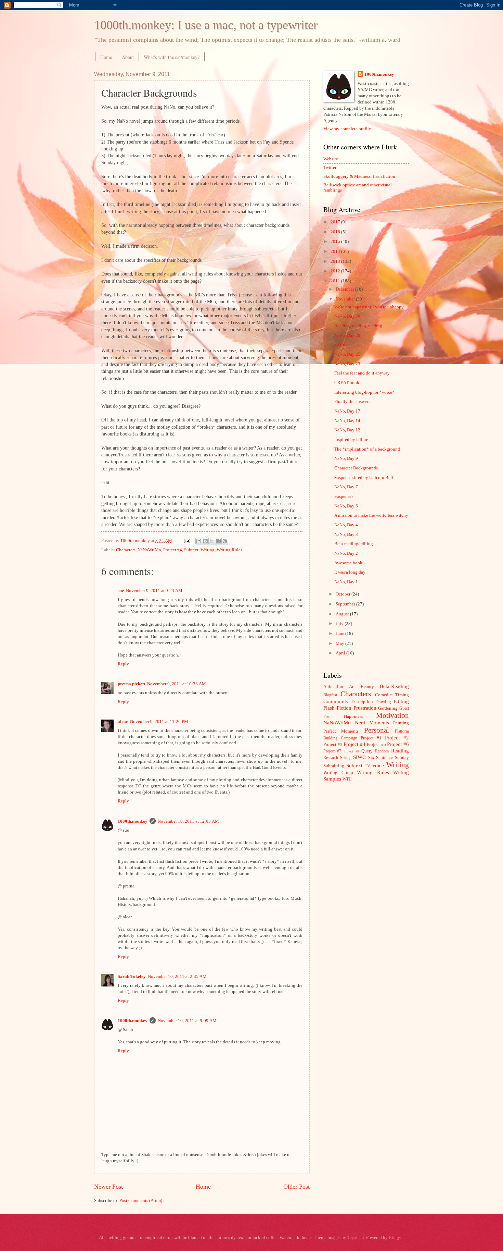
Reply (123, 664)
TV (367, 766)
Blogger (396, 1237)
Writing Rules (229, 550)
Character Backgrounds (356, 468)
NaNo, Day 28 (347, 335)
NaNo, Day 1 (346, 581)
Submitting (333, 765)
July (340, 623)
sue (121, 590)
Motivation (392, 715)
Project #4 (172, 550)
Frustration (364, 708)
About (128, 57)
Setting (345, 758)
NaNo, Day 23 (347, 363)
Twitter (329, 167)
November (346, 299)
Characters (126, 550)
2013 (336, 261)
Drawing (383, 701)
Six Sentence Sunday (388, 757)
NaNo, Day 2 (346, 553)
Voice (378, 765)
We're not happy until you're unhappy (369, 307)
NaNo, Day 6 (346, 506)
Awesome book (348, 563)
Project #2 (397, 737)
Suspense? (343, 496)
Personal (376, 730)
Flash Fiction (337, 708)
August (343, 614)
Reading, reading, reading (358, 325)
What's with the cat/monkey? (171, 57)
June (340, 633)
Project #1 (371, 738)
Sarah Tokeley (132, 976)
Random (382, 751)
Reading (400, 750)
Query (367, 751)
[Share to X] (211, 541)
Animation (333, 686)
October (343, 594)
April (341, 653)
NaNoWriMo (149, 550)
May (340, 643)
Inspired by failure (351, 439)
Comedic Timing (392, 694)
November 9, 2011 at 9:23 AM (154, 590)
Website (330, 159)
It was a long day (349, 572)
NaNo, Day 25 (347, 354)
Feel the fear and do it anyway (362, 373)
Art (352, 686)
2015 (336, 241)
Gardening (388, 708)
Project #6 (398, 744)
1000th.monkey (132, 821)
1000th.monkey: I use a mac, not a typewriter (206, 25)
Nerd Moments (372, 722)
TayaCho (355, 1237)
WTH (347, 779)
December (345, 289)
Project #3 (333, 744)
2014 (336, 251)
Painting (401, 723)
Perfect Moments (341, 731)
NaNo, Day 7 (346, 487)
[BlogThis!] (205, 541)
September (346, 604)
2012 (336, 271)
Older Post (296, 1186)
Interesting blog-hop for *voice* (364, 392)
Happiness (353, 716)
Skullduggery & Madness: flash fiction (359, 176)
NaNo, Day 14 (347, 420)
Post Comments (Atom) (140, 1200)
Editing (401, 701)
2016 (336, 232)
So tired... (343, 344)
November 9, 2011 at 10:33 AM (176, 684)
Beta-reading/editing (353, 543)
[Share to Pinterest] (224, 541)
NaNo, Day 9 (346, 458)
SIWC (359, 757)
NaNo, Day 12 (347, 430)
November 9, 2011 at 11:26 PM (159, 721)
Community (336, 701)
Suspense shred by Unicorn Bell (363, 477)
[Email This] (198, 541)
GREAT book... (348, 382)
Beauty (367, 686)
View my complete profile (347, 128)
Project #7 (332, 751)
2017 (336, 222)
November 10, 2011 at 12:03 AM (188, 821)
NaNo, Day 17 (347, 411)
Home (106, 57)
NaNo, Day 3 (346, 534)
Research (330, 758)
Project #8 (351, 751)
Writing (208, 550)
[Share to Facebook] (218, 541)
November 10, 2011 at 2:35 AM (177, 976)
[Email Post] (186, 540)
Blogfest (330, 695)
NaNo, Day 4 (346, 525)
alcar (123, 721)
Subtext (191, 550)
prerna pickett (131, 684)
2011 (336, 281)
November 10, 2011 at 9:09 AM (187, 1020)
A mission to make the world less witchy (371, 515)
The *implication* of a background (367, 449)
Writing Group (338, 772)
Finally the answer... (352, 401)
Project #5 (376, 744)
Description (362, 701)
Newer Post (108, 1186)
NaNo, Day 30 (347, 316)
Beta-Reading (394, 686)
